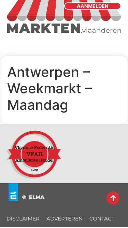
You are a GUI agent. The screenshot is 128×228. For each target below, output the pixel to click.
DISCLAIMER (23, 218)
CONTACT (102, 218)
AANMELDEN (93, 6)
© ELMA (33, 197)
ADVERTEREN (64, 218)
